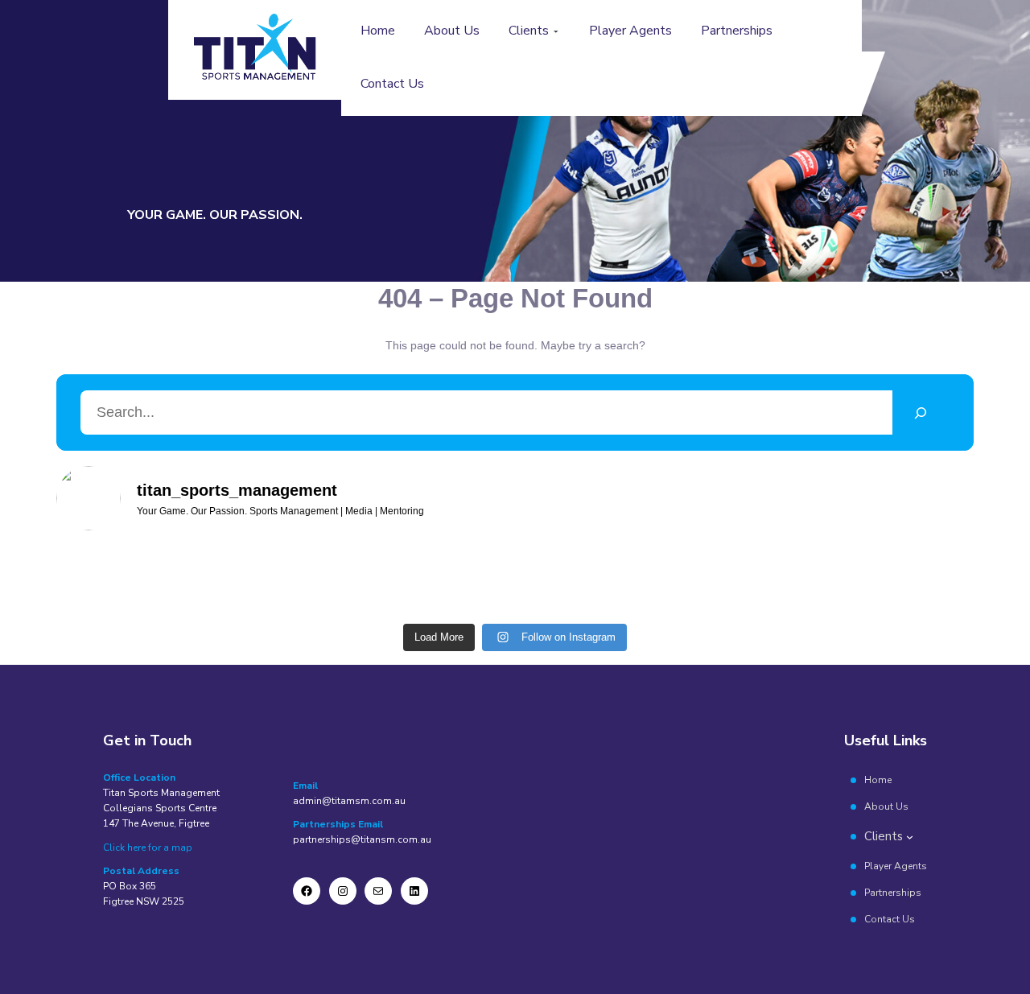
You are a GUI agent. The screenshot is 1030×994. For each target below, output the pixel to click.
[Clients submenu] (556, 31)
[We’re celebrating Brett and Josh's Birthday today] (110, 580)
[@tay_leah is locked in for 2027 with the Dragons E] (342, 580)
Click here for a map (147, 847)
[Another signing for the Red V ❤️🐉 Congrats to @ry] (573, 580)
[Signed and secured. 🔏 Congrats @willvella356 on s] (689, 580)
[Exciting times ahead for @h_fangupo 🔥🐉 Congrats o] (804, 580)
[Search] (921, 412)
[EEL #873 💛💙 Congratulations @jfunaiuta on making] (226, 580)
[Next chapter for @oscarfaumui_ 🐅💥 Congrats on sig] (457, 580)
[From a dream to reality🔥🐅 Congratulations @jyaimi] (920, 580)
